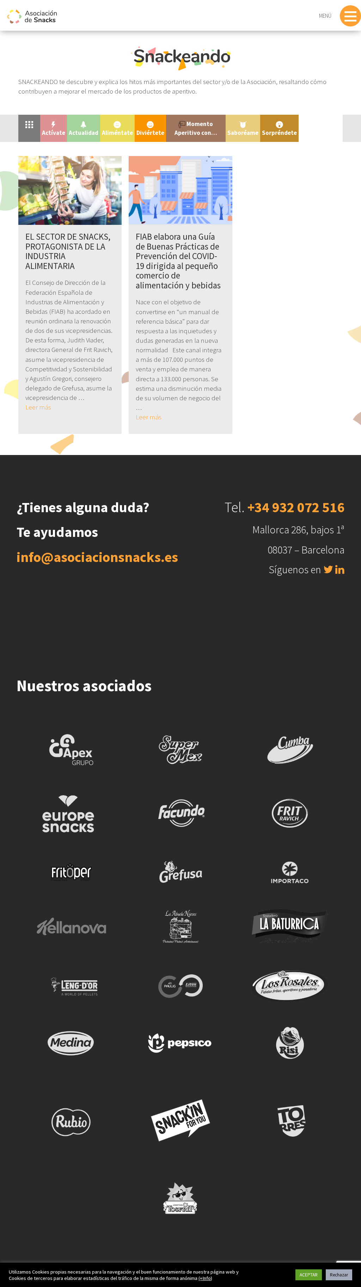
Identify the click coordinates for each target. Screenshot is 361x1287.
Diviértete (150, 133)
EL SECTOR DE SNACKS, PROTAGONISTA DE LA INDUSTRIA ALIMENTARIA (67, 251)
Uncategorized (320, 124)
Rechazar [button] (339, 1275)
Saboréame (242, 133)
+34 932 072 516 (295, 507)
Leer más (38, 407)
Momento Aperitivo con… (196, 128)
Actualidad (83, 133)
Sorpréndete (279, 133)
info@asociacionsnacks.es (97, 557)
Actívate (53, 133)
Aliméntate (117, 133)
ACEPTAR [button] (309, 1275)
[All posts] (29, 124)
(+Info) (205, 1278)
